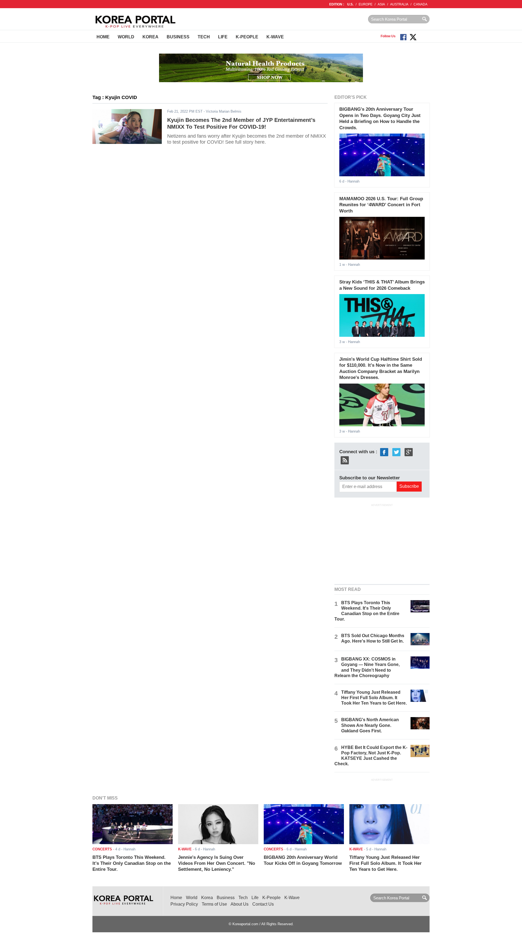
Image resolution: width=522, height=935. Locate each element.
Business (178, 37)
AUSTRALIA (399, 4)
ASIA (381, 4)
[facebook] (384, 451)
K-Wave (275, 37)
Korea (150, 37)
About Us (239, 904)
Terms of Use (214, 904)
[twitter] (396, 451)
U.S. (350, 4)
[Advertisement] (382, 543)
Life (223, 37)
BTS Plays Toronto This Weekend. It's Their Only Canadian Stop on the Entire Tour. (131, 863)
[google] (408, 451)
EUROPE (365, 4)
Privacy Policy (184, 904)
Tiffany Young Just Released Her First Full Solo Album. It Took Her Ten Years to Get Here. (374, 697)
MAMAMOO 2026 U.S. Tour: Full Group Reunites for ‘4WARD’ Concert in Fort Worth (381, 205)
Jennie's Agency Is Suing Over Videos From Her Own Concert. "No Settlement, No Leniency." (216, 863)
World (126, 37)
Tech (204, 37)
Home (103, 37)
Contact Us (263, 904)
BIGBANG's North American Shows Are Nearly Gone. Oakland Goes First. (370, 725)
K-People (247, 37)
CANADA (420, 4)
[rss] (344, 459)
